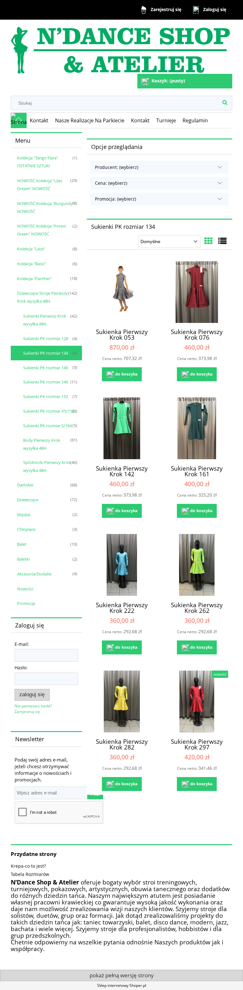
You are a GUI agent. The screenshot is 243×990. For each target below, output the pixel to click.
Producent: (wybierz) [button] (116, 167)
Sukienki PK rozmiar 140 (45, 367)
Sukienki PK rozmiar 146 (45, 382)
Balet (22, 544)
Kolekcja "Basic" (31, 264)
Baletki (23, 559)
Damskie (25, 485)
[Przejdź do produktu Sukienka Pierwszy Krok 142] (121, 428)
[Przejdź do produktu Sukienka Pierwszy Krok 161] (196, 428)
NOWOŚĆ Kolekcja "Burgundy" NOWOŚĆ (45, 207)
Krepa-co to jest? (28, 866)
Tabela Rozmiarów (30, 874)
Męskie (23, 515)
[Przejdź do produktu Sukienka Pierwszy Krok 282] (121, 701)
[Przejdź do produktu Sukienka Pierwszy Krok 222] (121, 565)
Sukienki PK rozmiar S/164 (47, 425)
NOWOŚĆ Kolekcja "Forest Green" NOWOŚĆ (41, 230)
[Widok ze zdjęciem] (208, 241)
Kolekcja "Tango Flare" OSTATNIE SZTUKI (37, 162)
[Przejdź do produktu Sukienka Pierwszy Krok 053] (121, 292)
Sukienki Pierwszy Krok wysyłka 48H (44, 320)
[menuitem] (39, 120)
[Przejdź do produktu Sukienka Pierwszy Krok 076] (196, 292)
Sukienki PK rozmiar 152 (45, 396)
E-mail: (22, 644)
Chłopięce (26, 529)
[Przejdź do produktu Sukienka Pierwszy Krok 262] (196, 565)
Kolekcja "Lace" (31, 249)
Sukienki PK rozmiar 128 (45, 338)
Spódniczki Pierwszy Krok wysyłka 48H (47, 466)
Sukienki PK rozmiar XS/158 (48, 411)
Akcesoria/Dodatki (34, 574)
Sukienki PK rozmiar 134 (45, 353)
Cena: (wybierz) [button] (111, 183)
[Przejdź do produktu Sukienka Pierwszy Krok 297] (196, 701)
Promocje (26, 603)
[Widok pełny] (222, 241)
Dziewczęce (27, 500)
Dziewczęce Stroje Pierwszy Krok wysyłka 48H (42, 297)
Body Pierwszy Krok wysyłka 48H (41, 444)
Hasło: (21, 668)
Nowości (25, 589)
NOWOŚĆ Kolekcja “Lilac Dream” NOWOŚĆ (39, 184)
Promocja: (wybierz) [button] (115, 199)
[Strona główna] (120, 47)
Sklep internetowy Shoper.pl (121, 985)
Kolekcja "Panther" (34, 278)
